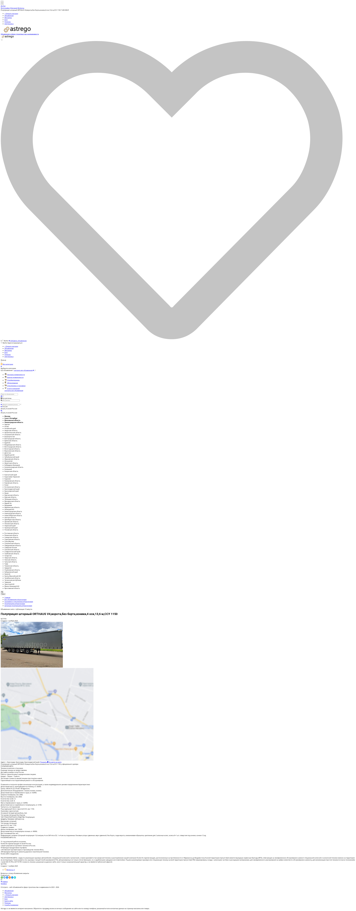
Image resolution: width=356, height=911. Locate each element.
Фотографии (5, 8)
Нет (4, 6)
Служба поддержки (11, 905)
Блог (6, 20)
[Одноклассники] (10, 877)
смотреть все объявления (13, 391)
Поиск (3, 594)
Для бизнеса (8, 24)
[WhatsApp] (2, 877)
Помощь (7, 22)
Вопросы (21, 8)
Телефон (4, 884)
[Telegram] (4, 877)
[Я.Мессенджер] (15, 877)
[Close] (2, 4)
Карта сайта (8, 901)
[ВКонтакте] (7, 877)
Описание (13, 8)
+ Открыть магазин (11, 14)
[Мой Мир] (12, 877)
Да (2, 6)
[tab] (9, 870)
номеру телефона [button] (89, 908)
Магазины (8, 18)
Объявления (9, 16)
